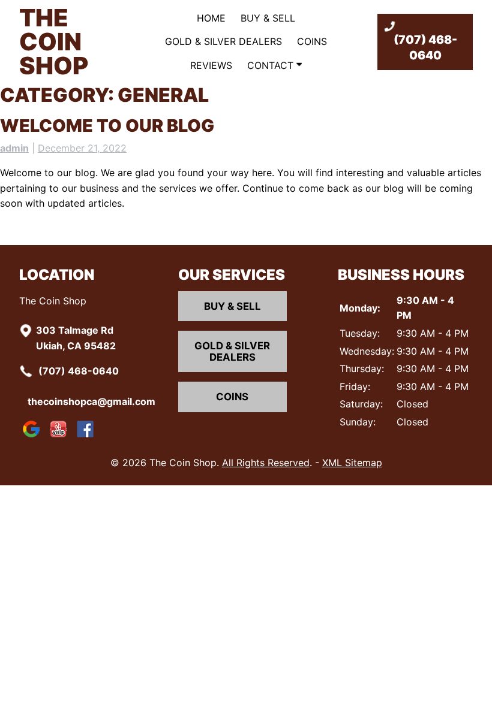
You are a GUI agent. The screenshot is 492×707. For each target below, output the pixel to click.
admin (14, 148)
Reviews (211, 65)
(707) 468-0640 (425, 47)
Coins (312, 41)
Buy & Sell (268, 18)
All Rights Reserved (266, 463)
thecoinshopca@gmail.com (95, 401)
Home (211, 18)
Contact (271, 65)
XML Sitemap (352, 463)
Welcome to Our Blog (107, 125)
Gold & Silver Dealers (223, 41)
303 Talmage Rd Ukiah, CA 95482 (76, 338)
